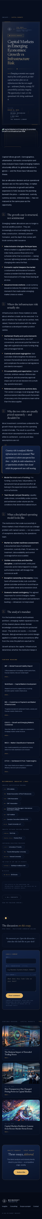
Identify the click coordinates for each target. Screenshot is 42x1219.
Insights (4, 1206)
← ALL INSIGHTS (11, 897)
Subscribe (21, 1172)
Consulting (13, 1206)
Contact (36, 1206)
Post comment (14, 995)
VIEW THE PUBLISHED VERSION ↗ (12, 902)
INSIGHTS (5, 17)
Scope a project (25, 1206)
